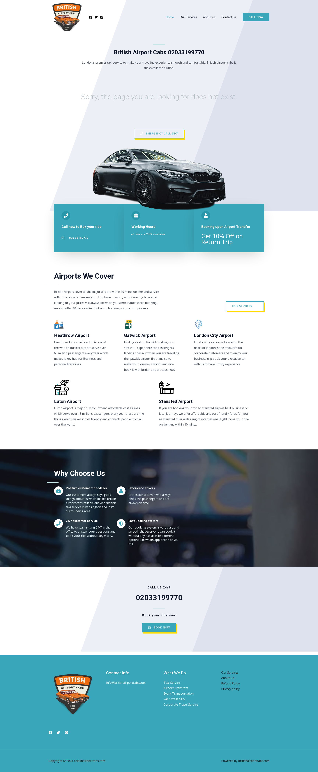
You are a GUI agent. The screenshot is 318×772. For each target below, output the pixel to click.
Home (170, 17)
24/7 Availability (174, 699)
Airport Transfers (176, 688)
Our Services (188, 17)
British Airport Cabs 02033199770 (159, 52)
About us (209, 17)
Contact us (228, 17)
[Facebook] (90, 17)
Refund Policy (230, 683)
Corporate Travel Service (181, 704)
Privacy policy (230, 689)
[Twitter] (96, 17)
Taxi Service (172, 683)
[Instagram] (101, 17)
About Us (227, 678)
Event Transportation (179, 693)
